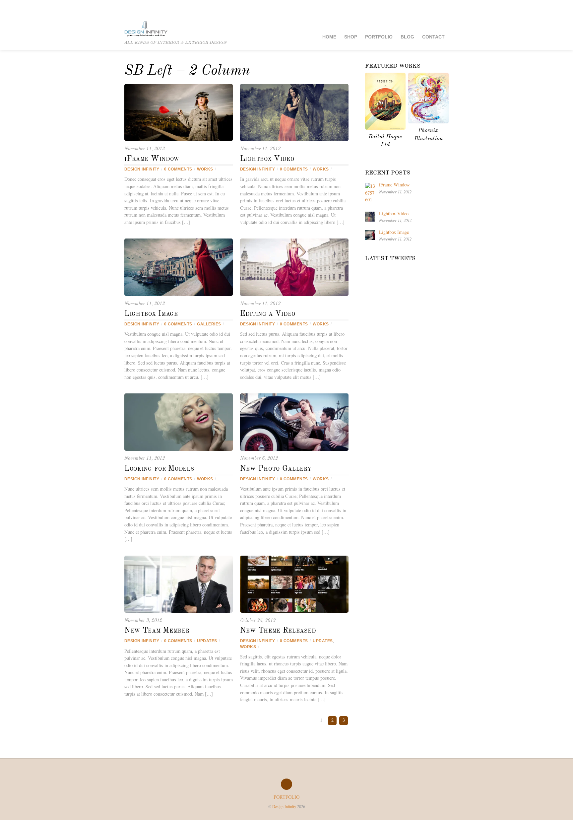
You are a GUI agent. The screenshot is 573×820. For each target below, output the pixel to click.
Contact (433, 36)
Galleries (209, 324)
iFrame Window (151, 159)
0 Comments (178, 169)
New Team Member (156, 630)
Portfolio (379, 36)
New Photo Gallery (276, 468)
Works (205, 169)
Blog (407, 36)
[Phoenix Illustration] (428, 121)
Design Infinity (141, 169)
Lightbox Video (267, 159)
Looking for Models (159, 468)
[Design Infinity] (145, 29)
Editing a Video (267, 313)
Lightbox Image (151, 313)
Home (329, 36)
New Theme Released (278, 630)
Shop (350, 36)
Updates (207, 641)
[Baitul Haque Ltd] (385, 128)
